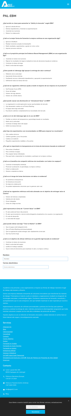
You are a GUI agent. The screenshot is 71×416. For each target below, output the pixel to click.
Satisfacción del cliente (13, 199)
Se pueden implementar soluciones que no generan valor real (24, 186)
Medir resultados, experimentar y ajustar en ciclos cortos (22, 46)
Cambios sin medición (12, 139)
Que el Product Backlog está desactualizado (19, 229)
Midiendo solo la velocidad (13, 74)
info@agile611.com (12, 389)
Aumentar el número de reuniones (16, 59)
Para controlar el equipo (13, 152)
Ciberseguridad (8, 332)
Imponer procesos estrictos (14, 48)
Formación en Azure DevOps (12, 346)
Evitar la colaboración (12, 169)
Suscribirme (35, 412)
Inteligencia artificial (9, 351)
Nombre (6, 255)
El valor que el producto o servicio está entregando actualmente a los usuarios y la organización (34, 214)
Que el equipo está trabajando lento (16, 227)
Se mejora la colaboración (13, 184)
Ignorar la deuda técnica (13, 26)
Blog (4, 329)
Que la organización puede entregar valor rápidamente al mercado (25, 231)
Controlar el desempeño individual (16, 164)
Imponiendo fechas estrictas (14, 76)
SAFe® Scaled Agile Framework (13, 355)
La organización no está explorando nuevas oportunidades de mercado (27, 104)
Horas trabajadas (11, 201)
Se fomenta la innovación (13, 182)
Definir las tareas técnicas (13, 126)
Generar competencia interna (14, 171)
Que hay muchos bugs (12, 234)
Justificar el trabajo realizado (14, 246)
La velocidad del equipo (13, 218)
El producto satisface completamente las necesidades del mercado (25, 111)
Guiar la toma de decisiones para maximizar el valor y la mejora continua (27, 249)
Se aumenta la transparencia (14, 180)
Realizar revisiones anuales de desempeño (18, 44)
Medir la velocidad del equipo (14, 65)
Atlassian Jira (7, 327)
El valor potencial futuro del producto (17, 212)
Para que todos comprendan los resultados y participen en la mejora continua (29, 156)
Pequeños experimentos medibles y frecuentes (19, 141)
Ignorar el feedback (11, 42)
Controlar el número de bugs (14, 63)
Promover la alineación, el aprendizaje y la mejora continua (23, 167)
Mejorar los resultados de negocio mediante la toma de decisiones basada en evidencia (31, 61)
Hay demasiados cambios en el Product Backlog (20, 106)
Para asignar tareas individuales (15, 154)
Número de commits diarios (14, 96)
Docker (5, 341)
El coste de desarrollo (12, 216)
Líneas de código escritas (13, 203)
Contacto (6, 336)
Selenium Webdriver (9, 353)
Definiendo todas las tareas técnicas (16, 80)
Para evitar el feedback (13, 149)
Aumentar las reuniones (13, 31)
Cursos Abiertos (8, 339)
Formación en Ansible (10, 344)
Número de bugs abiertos (13, 93)
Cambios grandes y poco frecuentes (16, 136)
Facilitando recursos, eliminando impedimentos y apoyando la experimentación (29, 78)
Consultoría (6, 334)
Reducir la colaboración (13, 33)
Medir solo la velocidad (12, 121)
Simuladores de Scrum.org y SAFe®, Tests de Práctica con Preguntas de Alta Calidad (30, 358)
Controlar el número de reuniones (16, 242)
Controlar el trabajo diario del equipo (17, 124)
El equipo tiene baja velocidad (14, 108)
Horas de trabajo (11, 91)
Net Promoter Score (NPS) (13, 89)
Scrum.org (6, 360)
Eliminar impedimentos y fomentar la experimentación (21, 29)
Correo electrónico (10, 263)
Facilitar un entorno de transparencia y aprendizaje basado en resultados (27, 119)
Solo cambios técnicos (12, 134)
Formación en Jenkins (9, 348)
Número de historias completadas (16, 197)
